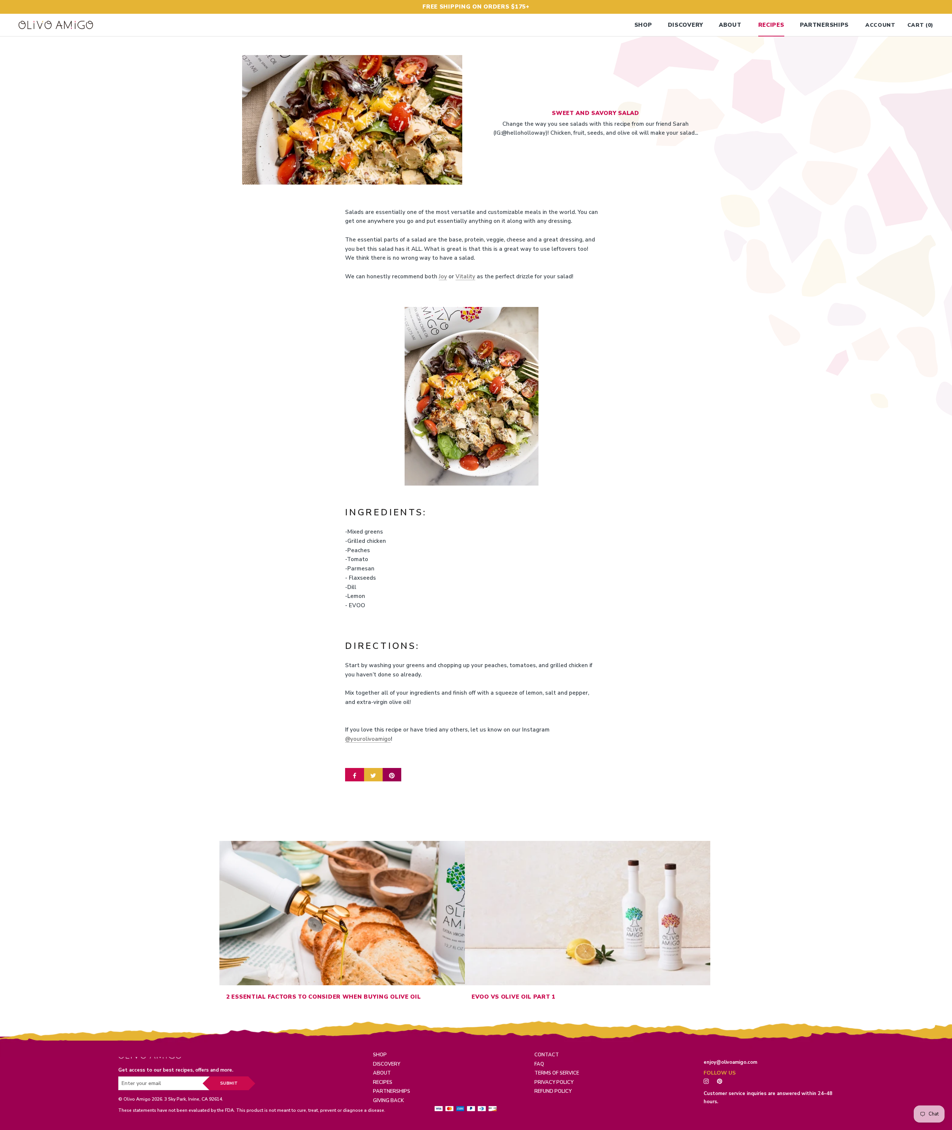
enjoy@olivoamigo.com (730, 1062)
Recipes (771, 25)
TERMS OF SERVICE (556, 1073)
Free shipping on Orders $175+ (476, 6)
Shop (643, 25)
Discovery (685, 25)
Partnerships (824, 25)
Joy (443, 276)
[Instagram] (706, 1080)
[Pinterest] (721, 1080)
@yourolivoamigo (368, 739)
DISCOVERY (386, 1064)
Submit (229, 1083)
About (730, 25)
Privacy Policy (553, 1082)
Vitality (465, 276)
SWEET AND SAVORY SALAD (595, 113)
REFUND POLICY (553, 1091)
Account (880, 25)
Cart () (920, 25)
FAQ (539, 1064)
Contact (546, 1054)
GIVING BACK (388, 1100)
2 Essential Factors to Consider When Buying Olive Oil (323, 997)
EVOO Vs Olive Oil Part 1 (514, 997)
